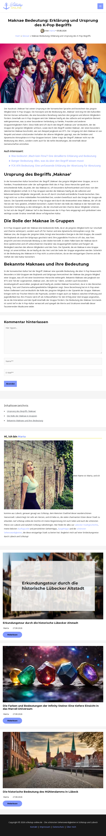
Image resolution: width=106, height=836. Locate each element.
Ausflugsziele (23, 528)
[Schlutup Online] (13, 6)
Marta (22, 436)
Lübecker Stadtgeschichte (86, 524)
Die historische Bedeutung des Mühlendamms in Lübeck (40, 791)
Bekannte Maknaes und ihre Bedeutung (25, 420)
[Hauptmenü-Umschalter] (100, 6)
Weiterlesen (12, 634)
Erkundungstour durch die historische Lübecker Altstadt (40, 622)
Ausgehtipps (63, 528)
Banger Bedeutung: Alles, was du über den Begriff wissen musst (47, 160)
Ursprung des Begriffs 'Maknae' (21, 411)
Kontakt (33, 826)
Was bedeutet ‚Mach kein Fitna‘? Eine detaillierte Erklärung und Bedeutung (53, 156)
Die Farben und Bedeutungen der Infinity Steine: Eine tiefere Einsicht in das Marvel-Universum (51, 707)
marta (6, 628)
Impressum (45, 826)
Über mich (71, 826)
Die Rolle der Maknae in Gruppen (22, 415)
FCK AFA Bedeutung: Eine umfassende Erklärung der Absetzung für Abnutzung (56, 165)
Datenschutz (58, 826)
